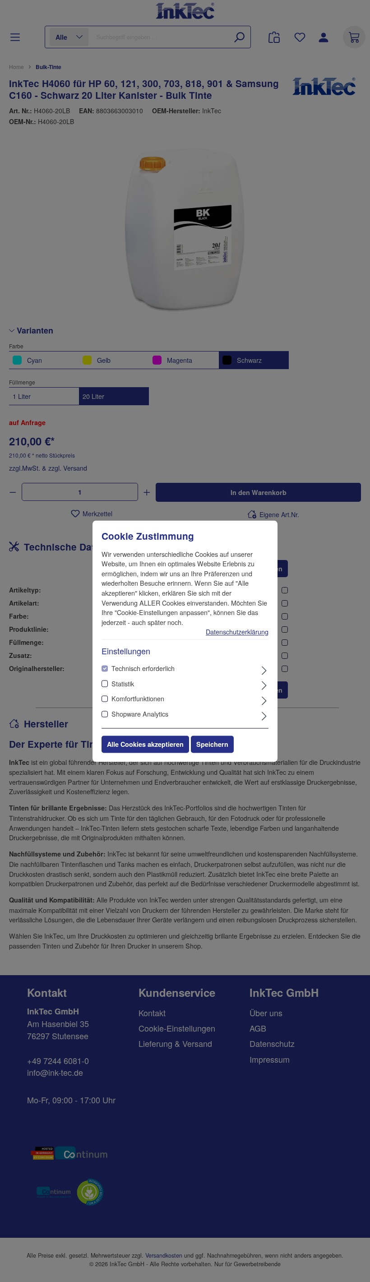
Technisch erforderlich (143, 668)
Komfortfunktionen (137, 698)
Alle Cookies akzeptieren (145, 744)
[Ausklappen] (264, 669)
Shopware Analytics (139, 713)
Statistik (122, 683)
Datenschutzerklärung (237, 632)
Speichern (212, 744)
